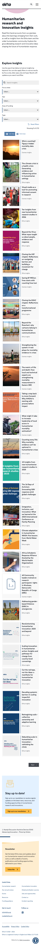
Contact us (25, 897)
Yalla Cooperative (24, 940)
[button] (36, 4)
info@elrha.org (6, 912)
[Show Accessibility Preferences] (35, 940)
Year (3, 97)
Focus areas (6, 87)
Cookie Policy (25, 926)
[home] (6, 4)
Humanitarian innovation (29, 886)
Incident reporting (27, 901)
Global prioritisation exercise (30, 890)
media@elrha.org (7, 916)
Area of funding (7, 106)
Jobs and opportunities (29, 893)
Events (4, 893)
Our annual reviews (8, 890)
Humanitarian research (9, 886)
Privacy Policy (15, 926)
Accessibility (5, 926)
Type (3, 115)
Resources (5, 897)
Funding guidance (7, 901)
